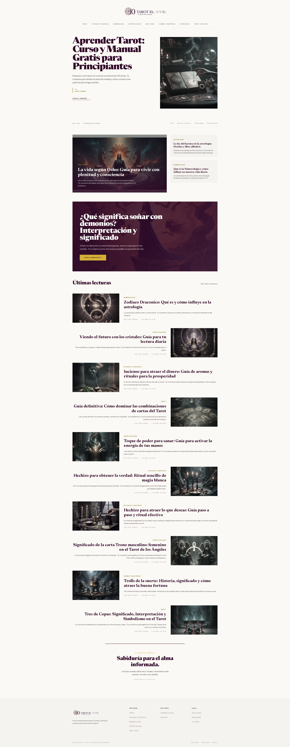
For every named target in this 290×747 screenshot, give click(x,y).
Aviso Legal (197, 713)
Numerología (118, 24)
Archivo (164, 717)
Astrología (185, 24)
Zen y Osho (150, 24)
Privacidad (196, 717)
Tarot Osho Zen (201, 24)
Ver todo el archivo (209, 284)
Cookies (195, 722)
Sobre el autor (167, 713)
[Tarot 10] (145, 11)
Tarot (85, 24)
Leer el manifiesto (93, 257)
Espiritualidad (135, 24)
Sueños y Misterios (167, 24)
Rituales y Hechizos (100, 24)
